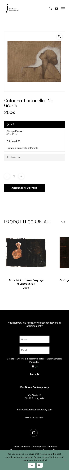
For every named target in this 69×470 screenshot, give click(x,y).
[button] (63, 8)
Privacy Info (34, 362)
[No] (65, 460)
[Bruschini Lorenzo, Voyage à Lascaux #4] (26, 252)
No (39, 465)
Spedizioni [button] (16, 156)
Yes (31, 465)
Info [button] (13, 124)
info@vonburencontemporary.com (34, 409)
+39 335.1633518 (34, 417)
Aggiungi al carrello (24, 188)
